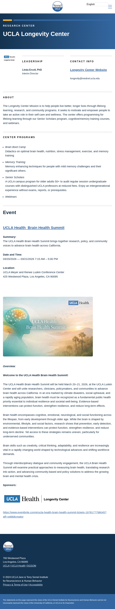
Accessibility (36, 584)
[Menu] (110, 6)
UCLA (6, 566)
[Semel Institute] (57, 6)
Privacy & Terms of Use (15, 584)
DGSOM (31, 566)
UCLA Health (18, 566)
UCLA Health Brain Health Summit (33, 228)
